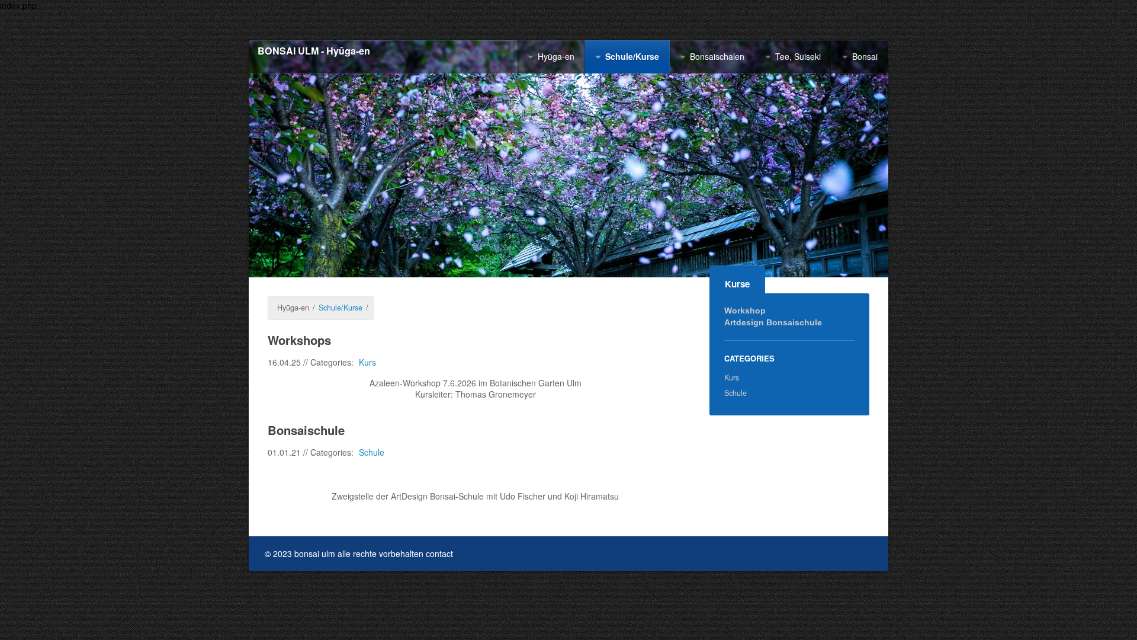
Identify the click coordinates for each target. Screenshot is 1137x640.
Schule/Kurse (632, 56)
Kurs (367, 362)
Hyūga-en (556, 56)
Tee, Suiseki (798, 56)
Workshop (745, 310)
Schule (371, 452)
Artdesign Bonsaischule (773, 322)
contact (439, 553)
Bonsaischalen (717, 56)
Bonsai (865, 56)
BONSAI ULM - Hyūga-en (314, 51)
